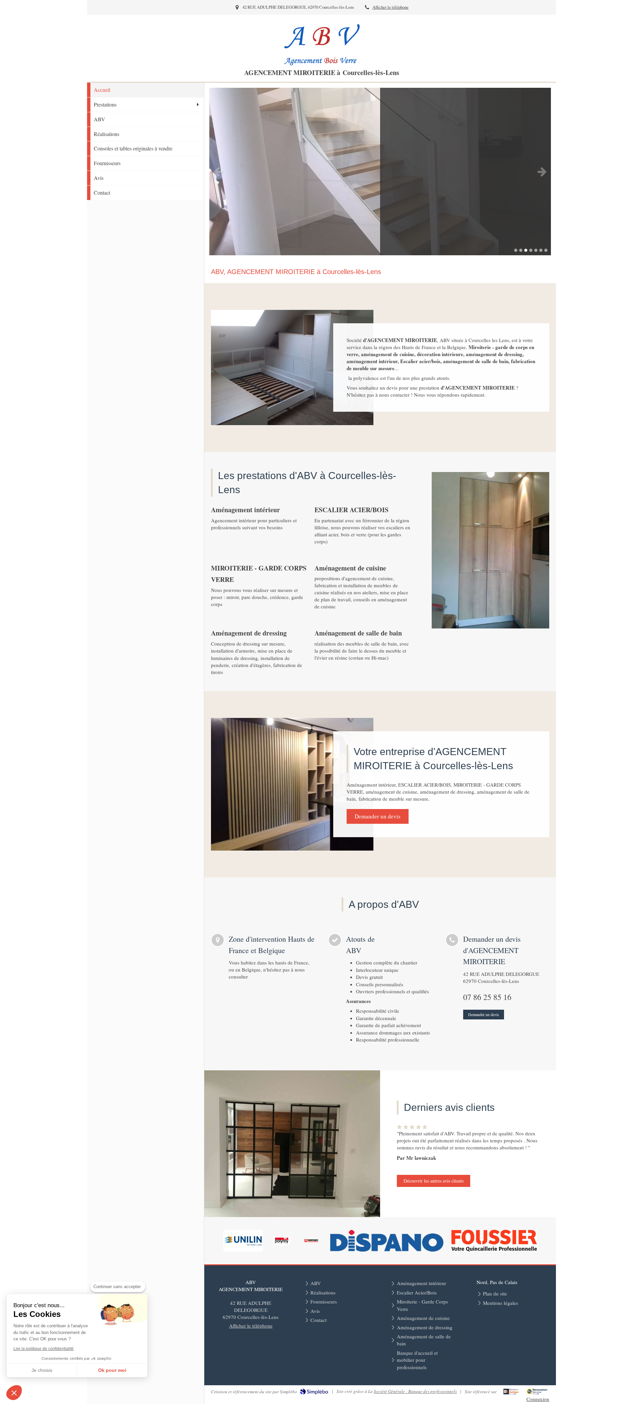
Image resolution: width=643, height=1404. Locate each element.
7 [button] (546, 250)
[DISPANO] (386, 1241)
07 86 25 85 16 (487, 997)
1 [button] (515, 250)
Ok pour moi (112, 1370)
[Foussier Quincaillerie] (494, 1241)
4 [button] (530, 250)
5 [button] (536, 250)
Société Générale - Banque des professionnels (415, 1391)
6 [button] (541, 250)
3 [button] (525, 250)
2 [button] (520, 250)
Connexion (537, 1399)
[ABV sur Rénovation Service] (537, 1392)
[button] (14, 1393)
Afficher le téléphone (390, 7)
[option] (380, 171)
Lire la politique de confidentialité (43, 1348)
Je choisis (41, 1370)
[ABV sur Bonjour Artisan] (511, 1392)
